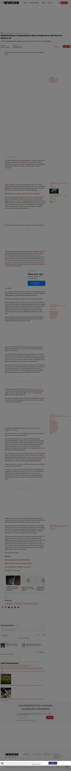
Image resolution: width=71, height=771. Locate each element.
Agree (53, 763)
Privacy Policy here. (36, 764)
